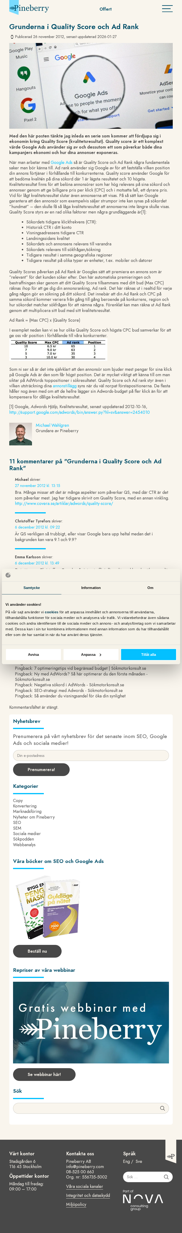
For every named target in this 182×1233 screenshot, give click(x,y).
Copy (18, 801)
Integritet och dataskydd (88, 1196)
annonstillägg (65, 386)
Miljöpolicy (76, 1204)
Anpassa (88, 654)
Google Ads (62, 162)
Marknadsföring (27, 811)
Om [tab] (150, 588)
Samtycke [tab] (31, 588)
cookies (52, 612)
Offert (106, 9)
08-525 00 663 (80, 1172)
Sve (139, 1161)
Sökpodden (23, 839)
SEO (17, 822)
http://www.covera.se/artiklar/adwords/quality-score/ (64, 503)
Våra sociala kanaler (84, 1187)
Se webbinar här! (44, 1074)
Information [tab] (91, 588)
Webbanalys (24, 845)
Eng (126, 1161)
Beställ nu (37, 951)
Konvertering (24, 806)
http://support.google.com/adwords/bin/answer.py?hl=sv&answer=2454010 (79, 412)
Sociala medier (27, 834)
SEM (17, 828)
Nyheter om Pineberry (34, 817)
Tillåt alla (148, 654)
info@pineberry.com (85, 1167)
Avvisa (33, 654)
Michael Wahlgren (52, 425)
